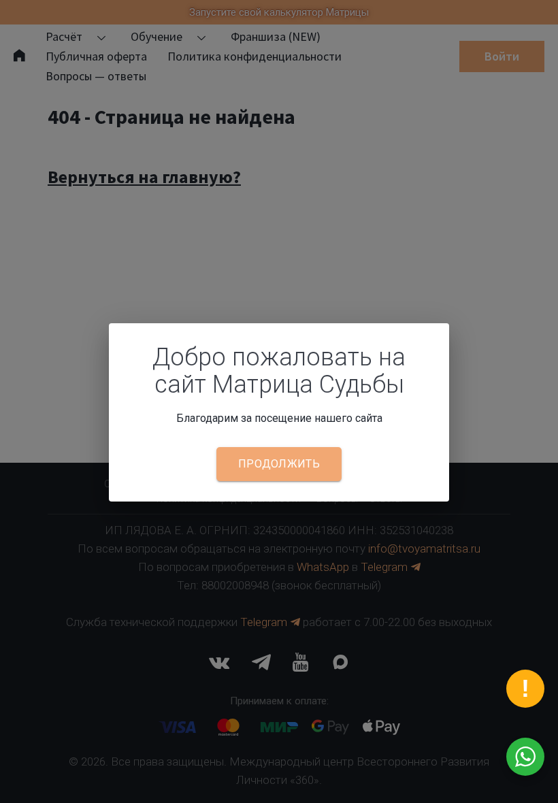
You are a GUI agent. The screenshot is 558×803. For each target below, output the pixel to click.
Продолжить (279, 463)
